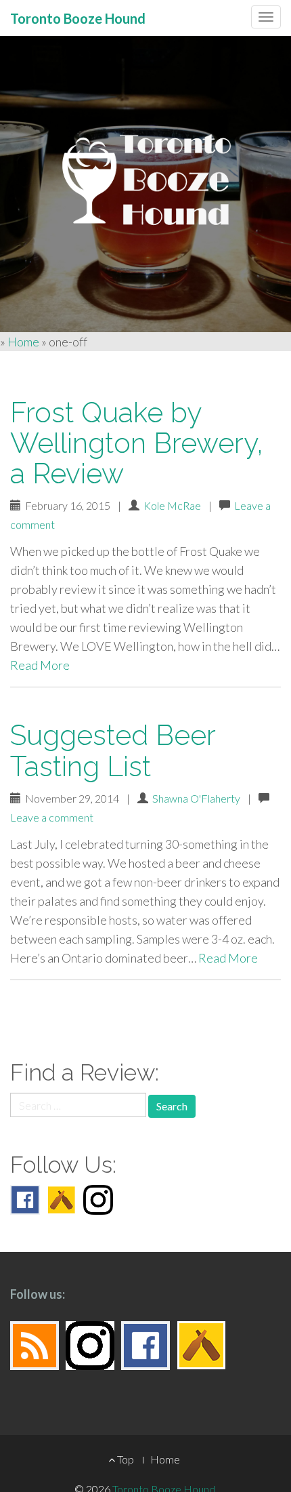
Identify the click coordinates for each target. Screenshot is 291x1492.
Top (124, 1459)
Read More (40, 665)
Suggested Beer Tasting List (112, 750)
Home (23, 341)
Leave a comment (51, 817)
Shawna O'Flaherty (196, 798)
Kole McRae (172, 505)
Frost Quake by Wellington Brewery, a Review (136, 443)
